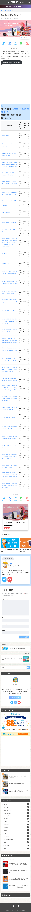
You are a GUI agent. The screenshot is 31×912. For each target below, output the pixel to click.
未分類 (15, 848)
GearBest (16, 827)
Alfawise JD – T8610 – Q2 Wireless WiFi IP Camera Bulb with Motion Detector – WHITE (9, 340)
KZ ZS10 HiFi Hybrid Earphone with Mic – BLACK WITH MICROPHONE (9, 321)
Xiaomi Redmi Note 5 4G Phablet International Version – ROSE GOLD (9, 203)
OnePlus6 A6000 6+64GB (8, 418)
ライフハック (15, 845)
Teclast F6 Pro (5, 263)
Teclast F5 (4, 253)
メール (4, 624)
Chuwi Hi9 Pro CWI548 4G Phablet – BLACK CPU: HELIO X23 (9, 232)
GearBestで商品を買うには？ (11, 62)
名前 (3, 618)
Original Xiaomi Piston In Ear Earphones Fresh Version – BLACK (9, 302)
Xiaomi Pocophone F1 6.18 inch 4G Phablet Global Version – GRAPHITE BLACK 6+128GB (9, 164)
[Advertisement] (15, 84)
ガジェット (11, 534)
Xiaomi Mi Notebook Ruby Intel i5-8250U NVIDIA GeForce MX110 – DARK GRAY (9, 456)
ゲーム (15, 833)
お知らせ (15, 804)
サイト (3, 630)
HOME (16, 906)
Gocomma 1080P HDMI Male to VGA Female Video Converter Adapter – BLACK (9, 398)
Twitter (4, 582)
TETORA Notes (17, 2)
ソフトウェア (15, 836)
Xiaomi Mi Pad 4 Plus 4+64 (9, 222)
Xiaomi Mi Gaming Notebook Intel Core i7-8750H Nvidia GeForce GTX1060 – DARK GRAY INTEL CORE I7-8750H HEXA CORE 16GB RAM (9, 243)
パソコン (16, 819)
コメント (5, 599)
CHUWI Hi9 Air (5, 212)
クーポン (15, 821)
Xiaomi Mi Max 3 (6, 135)
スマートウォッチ (16, 810)
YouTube (9, 582)
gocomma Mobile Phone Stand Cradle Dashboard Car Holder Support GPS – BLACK (9, 369)
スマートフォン (16, 813)
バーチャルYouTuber (15, 839)
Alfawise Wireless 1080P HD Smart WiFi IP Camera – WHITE (9, 350)
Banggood (16, 824)
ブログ (15, 842)
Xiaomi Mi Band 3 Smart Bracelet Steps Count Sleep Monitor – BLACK (9, 485)
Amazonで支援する (15, 697)
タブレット (16, 816)
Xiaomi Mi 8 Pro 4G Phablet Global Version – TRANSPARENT (9, 184)
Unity (16, 830)
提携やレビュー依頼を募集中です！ (15, 6)
